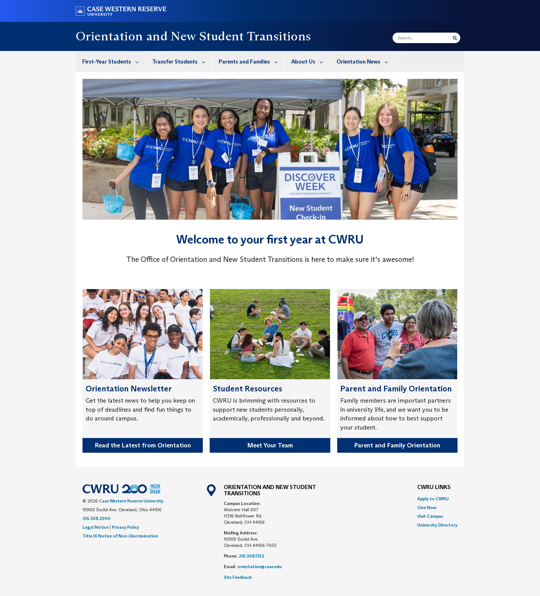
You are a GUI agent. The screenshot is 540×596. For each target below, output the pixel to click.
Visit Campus (430, 516)
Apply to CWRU (433, 499)
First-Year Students (106, 61)
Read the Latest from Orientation (143, 445)
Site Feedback (238, 577)
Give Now (426, 507)
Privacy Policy (125, 527)
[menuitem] (111, 61)
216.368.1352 (251, 556)
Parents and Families (244, 61)
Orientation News (358, 61)
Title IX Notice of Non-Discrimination (120, 536)
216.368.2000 (96, 518)
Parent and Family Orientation (397, 445)
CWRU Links (434, 487)
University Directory (437, 525)
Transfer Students (175, 61)
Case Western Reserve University (131, 501)
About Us (303, 61)
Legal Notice (95, 527)
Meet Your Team (270, 445)
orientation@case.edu (260, 566)
